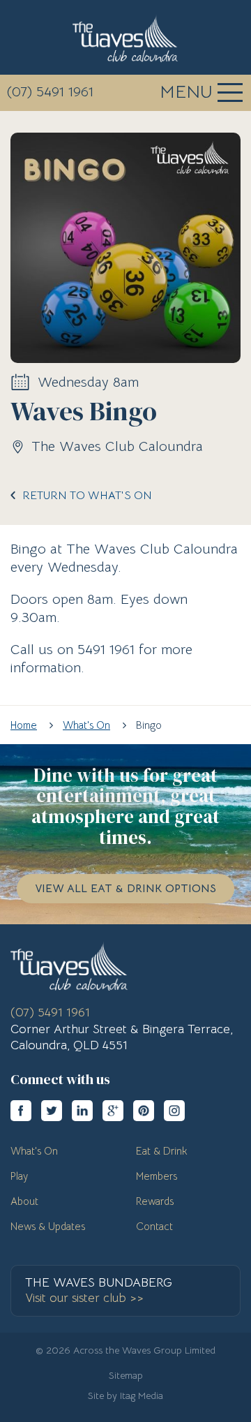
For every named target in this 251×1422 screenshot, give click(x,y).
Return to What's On (87, 496)
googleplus (112, 1110)
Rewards (155, 1201)
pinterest (143, 1110)
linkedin (82, 1110)
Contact (154, 1226)
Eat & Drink (162, 1150)
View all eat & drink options (125, 889)
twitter (51, 1110)
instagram (174, 1110)
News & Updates (47, 1226)
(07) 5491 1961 (50, 92)
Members (156, 1176)
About (24, 1201)
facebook (20, 1110)
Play (19, 1176)
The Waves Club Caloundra (125, 38)
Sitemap (126, 1375)
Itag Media (141, 1395)
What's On (34, 1150)
